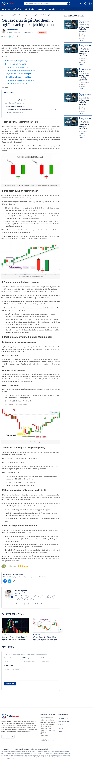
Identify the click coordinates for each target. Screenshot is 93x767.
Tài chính (52, 9)
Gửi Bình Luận (10, 683)
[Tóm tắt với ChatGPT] (9, 36)
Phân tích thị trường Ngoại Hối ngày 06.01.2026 (84, 77)
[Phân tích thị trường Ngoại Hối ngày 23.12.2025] (71, 97)
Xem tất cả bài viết (37, 604)
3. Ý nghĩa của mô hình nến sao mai (16, 67)
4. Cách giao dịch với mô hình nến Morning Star (20, 70)
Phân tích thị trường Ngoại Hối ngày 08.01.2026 (84, 52)
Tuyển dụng (61, 725)
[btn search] (68, 3)
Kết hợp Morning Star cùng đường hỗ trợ (18, 77)
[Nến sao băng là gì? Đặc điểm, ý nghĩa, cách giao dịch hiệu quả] (46, 625)
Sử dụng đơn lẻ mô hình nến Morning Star (18, 74)
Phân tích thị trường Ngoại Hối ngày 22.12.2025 (84, 125)
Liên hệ (60, 731)
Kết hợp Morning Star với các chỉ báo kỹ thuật (19, 80)
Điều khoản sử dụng (63, 718)
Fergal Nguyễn (11, 29)
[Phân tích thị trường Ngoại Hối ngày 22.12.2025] (71, 121)
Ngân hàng (17, 9)
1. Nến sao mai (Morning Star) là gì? (16, 61)
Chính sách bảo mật (63, 721)
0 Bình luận (43, 32)
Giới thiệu (60, 728)
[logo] (8, 3)
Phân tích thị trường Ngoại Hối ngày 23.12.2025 (84, 101)
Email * (43, 658)
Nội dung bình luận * (9, 665)
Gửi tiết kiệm (29, 9)
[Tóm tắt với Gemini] (13, 36)
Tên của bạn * (7, 658)
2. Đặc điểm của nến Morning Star (16, 64)
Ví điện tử (63, 9)
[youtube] (84, 3)
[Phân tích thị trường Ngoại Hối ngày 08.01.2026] (71, 48)
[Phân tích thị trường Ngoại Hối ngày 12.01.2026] (71, 24)
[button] (60, 629)
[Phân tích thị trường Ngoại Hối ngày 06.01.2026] (71, 72)
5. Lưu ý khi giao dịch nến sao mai (16, 83)
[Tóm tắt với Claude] (17, 36)
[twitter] (88, 3)
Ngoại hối (41, 9)
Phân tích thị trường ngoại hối (85, 22)
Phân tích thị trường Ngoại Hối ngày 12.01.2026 (84, 28)
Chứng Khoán (6, 9)
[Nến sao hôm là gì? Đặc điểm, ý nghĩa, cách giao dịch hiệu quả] (15, 625)
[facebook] (80, 3)
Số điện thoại (25, 658)
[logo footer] (19, 716)
